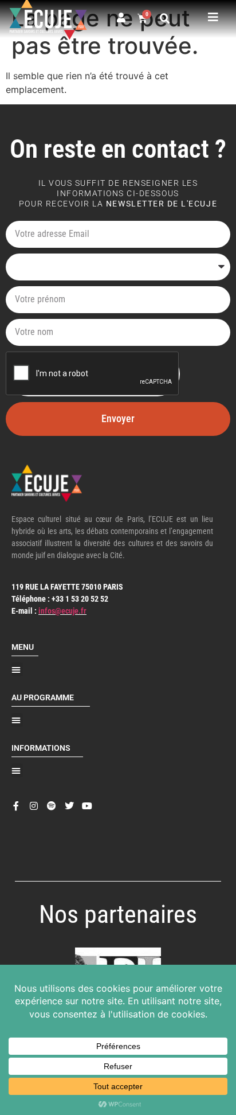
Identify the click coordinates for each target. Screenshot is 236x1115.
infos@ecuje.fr (62, 610)
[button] (165, 19)
